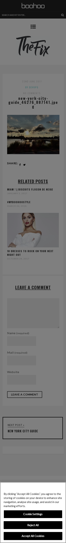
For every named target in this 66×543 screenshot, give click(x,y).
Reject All (32, 525)
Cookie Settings (33, 514)
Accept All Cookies (33, 535)
